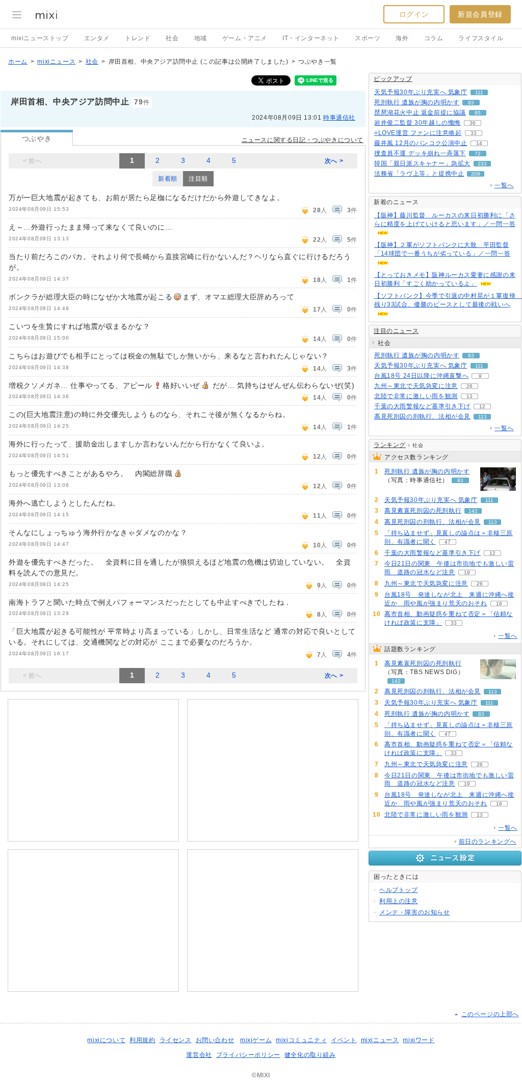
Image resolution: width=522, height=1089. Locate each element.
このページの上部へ (490, 1014)
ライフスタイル (480, 38)
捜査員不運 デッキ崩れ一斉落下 (420, 153)
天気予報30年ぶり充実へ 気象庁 (420, 92)
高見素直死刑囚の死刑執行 (422, 510)
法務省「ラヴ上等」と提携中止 (419, 173)
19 (467, 572)
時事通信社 (339, 117)
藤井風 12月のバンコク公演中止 (420, 143)
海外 (402, 38)
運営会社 (199, 1054)
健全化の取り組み (310, 1054)
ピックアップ (393, 78)
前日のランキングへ (487, 841)
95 (478, 113)
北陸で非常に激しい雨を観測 (416, 396)
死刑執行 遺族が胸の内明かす (416, 102)
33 (474, 133)
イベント (343, 1040)
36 (472, 123)
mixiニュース (56, 61)
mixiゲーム (256, 1040)
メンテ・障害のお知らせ (414, 912)
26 (469, 386)
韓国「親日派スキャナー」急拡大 (422, 163)
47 (448, 542)
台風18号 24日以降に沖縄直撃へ (421, 375)
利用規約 (142, 1040)
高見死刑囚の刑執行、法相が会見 (422, 416)
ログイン (414, 14)
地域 (200, 38)
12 (482, 406)
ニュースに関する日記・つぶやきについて (302, 140)
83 (471, 102)
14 (479, 143)
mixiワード (418, 1040)
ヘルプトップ (398, 889)
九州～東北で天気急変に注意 (416, 385)
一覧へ (504, 185)
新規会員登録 (480, 14)
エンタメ (97, 38)
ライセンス (176, 1040)
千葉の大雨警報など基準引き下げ (422, 406)
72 (478, 153)
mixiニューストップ (40, 38)
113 (482, 417)
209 (475, 174)
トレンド (137, 38)
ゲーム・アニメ (244, 38)
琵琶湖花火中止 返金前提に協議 (420, 112)
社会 (172, 38)
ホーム (18, 61)
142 (473, 511)
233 (482, 163)
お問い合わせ (215, 1040)
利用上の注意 (398, 901)
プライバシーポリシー (248, 1054)
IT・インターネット (311, 38)
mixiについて (106, 1040)
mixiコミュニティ (301, 1040)
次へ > (334, 160)
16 (499, 603)
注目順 (198, 178)
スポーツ (367, 38)
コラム (433, 38)
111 (479, 92)
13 (469, 396)
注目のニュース (396, 330)
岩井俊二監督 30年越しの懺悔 (417, 122)
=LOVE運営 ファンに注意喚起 (418, 132)
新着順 (167, 178)
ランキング (390, 445)
